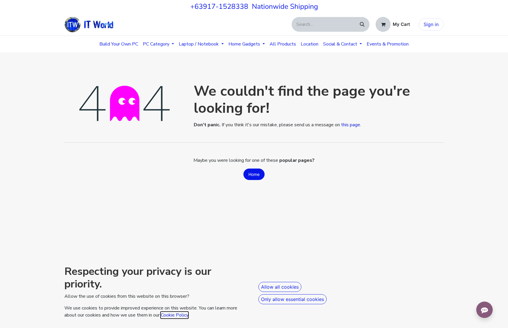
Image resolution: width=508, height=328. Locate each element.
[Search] (362, 24)
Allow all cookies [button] (280, 287)
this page (350, 125)
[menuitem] (119, 44)
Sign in (431, 24)
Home (254, 174)
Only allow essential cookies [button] (292, 299)
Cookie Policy (174, 315)
